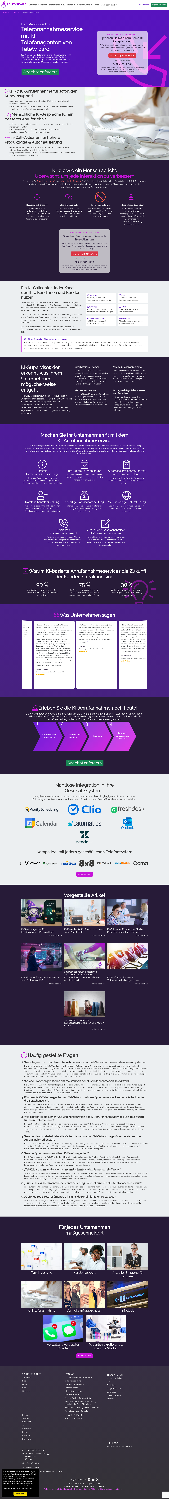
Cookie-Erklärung (91, 1489)
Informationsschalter (73, 1391)
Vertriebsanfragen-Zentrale (76, 1411)
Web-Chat (26, 1422)
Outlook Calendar (114, 1395)
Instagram (100, 318)
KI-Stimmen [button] (68, 5)
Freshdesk (111, 1385)
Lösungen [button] (33, 5)
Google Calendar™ (114, 1388)
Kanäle (26, 1415)
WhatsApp (26, 1429)
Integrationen (115, 1375)
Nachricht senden (32, 1467)
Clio (108, 1382)
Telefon (25, 1418)
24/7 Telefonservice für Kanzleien (79, 1377)
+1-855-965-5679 (31, 1463)
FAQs (24, 1384)
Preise (96, 5)
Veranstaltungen (74, 1415)
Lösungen (16, 12)
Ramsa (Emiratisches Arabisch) (119, 1446)
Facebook (90, 318)
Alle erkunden (84, 874)
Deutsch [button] (112, 5)
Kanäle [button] (43, 5)
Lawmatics (111, 1392)
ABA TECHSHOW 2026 (74, 1418)
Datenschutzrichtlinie (53, 1489)
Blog (103, 5)
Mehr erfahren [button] (27, 1488)
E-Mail (24, 1432)
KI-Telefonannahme (73, 1381)
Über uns (26, 1391)
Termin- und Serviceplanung (76, 1384)
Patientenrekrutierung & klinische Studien (82, 1408)
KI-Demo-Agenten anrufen (122, 55)
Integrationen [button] (54, 5)
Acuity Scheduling (114, 1378)
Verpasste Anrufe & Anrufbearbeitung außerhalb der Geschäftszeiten (80, 1402)
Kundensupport (71, 1388)
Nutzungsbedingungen (72, 1489)
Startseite (5, 12)
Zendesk (110, 1399)
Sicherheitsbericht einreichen (112, 1489)
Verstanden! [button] (20, 1493)
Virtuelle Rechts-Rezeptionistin (78, 1398)
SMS (24, 1425)
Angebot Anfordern (159, 5)
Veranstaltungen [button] (83, 5)
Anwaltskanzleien (72, 1395)
